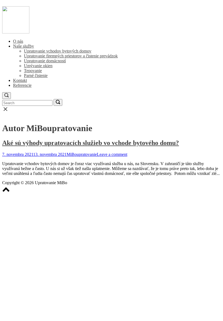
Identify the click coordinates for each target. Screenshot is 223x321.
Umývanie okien (38, 65)
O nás (18, 41)
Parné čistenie (36, 75)
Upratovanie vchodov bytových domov (57, 51)
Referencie (22, 85)
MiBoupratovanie (82, 154)
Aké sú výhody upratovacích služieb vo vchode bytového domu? (90, 142)
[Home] (15, 32)
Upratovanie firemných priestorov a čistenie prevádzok (71, 56)
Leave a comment (112, 154)
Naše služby (23, 46)
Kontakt (20, 80)
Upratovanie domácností (45, 60)
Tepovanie (33, 70)
